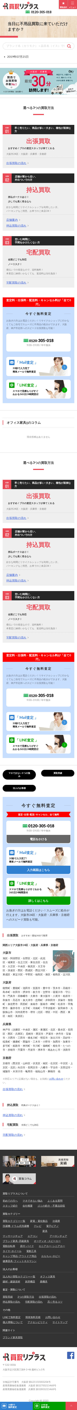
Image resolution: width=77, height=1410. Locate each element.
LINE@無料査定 (45, 1405)
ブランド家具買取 (13, 1337)
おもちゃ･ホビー (50, 1256)
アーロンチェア (58, 1235)
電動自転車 (9, 1246)
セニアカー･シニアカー (52, 1246)
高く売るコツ (54, 1301)
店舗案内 (12, 219)
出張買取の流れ (16, 163)
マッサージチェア (13, 1235)
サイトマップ (60, 1322)
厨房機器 (30, 1281)
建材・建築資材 (11, 1281)
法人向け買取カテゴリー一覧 (19, 1276)
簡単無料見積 (32, 1317)
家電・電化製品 (39, 1220)
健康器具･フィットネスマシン (20, 1261)
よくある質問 (54, 1200)
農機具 (43, 1281)
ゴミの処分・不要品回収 (51, 1205)
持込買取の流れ (16, 225)
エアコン (33, 1235)
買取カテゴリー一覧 (14, 1220)
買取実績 (58, 773)
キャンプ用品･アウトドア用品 (20, 1256)
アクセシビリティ (38, 1322)
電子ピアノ (52, 1225)
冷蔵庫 (56, 1220)
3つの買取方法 (26, 1296)
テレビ (37, 1225)
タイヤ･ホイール (12, 1251)
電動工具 (31, 1251)
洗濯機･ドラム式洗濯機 (16, 1225)
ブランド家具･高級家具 (16, 1240)
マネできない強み (33, 1200)
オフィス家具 (47, 1276)
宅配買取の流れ (16, 282)
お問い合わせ (56, 1078)
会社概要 (28, 1205)
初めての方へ (10, 1200)
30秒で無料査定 (12, 1405)
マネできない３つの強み (19, 774)
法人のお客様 (19, 788)
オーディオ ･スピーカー (47, 1240)
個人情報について (13, 1322)
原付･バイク (27, 1246)
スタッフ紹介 (10, 1205)
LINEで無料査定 (12, 1317)
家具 (44, 1230)
